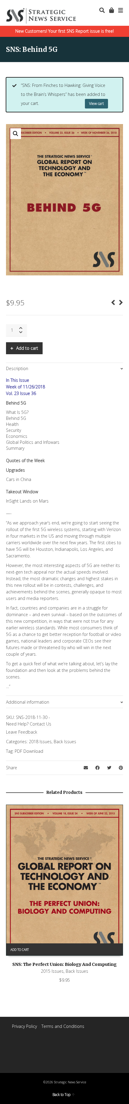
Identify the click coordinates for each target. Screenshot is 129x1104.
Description (17, 368)
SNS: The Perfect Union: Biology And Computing (64, 964)
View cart (96, 103)
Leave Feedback (21, 732)
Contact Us (40, 724)
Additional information (27, 702)
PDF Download (29, 751)
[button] (15, 133)
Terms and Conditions (62, 1026)
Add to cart (27, 348)
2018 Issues (40, 741)
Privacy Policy (24, 1026)
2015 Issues (52, 971)
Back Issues (65, 741)
